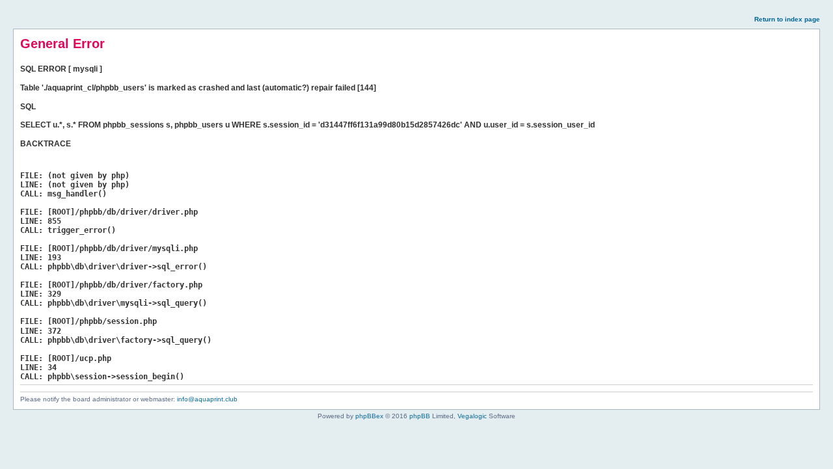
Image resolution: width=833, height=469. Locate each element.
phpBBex (369, 416)
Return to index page (787, 19)
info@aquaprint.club (207, 399)
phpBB (419, 416)
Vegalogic (472, 416)
